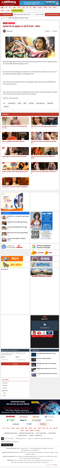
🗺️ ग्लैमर (5, 23)
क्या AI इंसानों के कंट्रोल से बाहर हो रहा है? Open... (47, 353)
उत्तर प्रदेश (7, 10)
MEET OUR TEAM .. (9, 438)
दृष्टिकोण (2, 10)
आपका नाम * (3, 357)
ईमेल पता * (17, 357)
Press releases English (26, 433)
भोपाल (10, 7)
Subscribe (15, 363)
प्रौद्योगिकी (45, 7)
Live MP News (52, 433)
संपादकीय (30, 428)
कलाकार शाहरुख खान (40, 103)
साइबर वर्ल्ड (55, 428)
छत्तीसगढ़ (18, 428)
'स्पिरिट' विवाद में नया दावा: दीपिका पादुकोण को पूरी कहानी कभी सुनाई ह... (44, 126)
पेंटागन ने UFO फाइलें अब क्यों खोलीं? (44, 358)
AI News (31, 435)
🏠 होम (2, 18)
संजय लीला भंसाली (11, 103)
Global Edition (22, 435)
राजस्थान (7, 428)
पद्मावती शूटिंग (50, 103)
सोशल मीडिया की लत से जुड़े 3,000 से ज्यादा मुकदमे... (47, 363)
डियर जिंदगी (31, 103)
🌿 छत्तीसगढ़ (4, 385)
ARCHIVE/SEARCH (6, 441)
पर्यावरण (35, 428)
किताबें (44, 428)
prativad (55, 464)
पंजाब (3, 428)
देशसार (23, 7)
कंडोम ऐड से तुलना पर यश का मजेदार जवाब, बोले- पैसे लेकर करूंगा (14, 156)
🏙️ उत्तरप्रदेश (5, 390)
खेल (30, 7)
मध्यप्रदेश (14, 7)
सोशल (51, 428)
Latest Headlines (40, 433)
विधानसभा (54, 7)
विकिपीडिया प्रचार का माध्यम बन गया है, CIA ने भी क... (47, 368)
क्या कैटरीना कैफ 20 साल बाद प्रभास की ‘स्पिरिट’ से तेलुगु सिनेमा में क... (15, 186)
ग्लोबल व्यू (19, 7)
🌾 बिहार (4, 393)
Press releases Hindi (10, 433)
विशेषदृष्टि (34, 7)
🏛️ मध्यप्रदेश (4, 383)
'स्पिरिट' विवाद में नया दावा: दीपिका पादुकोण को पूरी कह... (17, 222)
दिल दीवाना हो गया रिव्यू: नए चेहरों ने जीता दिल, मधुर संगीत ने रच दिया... (15, 171)
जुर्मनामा (50, 7)
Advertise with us (7, 444)
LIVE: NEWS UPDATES (17, 10)
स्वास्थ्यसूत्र (40, 7)
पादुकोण (19, 103)
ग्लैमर (6, 7)
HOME (2, 7)
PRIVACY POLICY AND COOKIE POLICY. (43, 438)
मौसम (47, 428)
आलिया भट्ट (6, 106)
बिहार (26, 428)
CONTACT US (15, 441)
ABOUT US (30, 438)
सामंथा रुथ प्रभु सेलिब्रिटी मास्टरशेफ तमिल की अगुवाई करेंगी (13, 141)
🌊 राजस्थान (4, 388)
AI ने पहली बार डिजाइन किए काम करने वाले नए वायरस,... (47, 373)
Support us (38, 435)
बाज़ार (27, 7)
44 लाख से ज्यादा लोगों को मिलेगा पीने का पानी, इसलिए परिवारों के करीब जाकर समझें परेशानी (41, 14)
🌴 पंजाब (4, 395)
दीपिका (25, 103)
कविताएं (22, 428)
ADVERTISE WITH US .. (21, 438)
